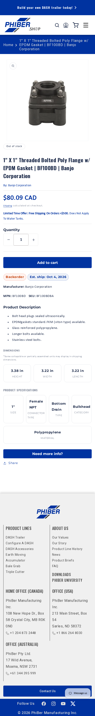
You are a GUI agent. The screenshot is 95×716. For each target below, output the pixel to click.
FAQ (55, 566)
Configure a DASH (20, 543)
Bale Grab (13, 566)
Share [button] (13, 463)
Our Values (60, 537)
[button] (86, 25)
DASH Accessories (20, 549)
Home (8, 45)
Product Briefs (63, 560)
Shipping (7, 206)
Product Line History (67, 549)
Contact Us (48, 691)
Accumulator (15, 560)
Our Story (59, 543)
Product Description (22, 307)
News (56, 554)
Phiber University (67, 580)
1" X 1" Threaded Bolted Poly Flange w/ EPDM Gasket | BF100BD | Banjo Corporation (54, 45)
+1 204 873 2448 (23, 633)
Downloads (61, 574)
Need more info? (47, 454)
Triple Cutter (15, 572)
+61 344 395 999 (23, 673)
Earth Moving (16, 554)
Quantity (11, 230)
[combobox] (57, 25)
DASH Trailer (15, 537)
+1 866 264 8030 (69, 633)
